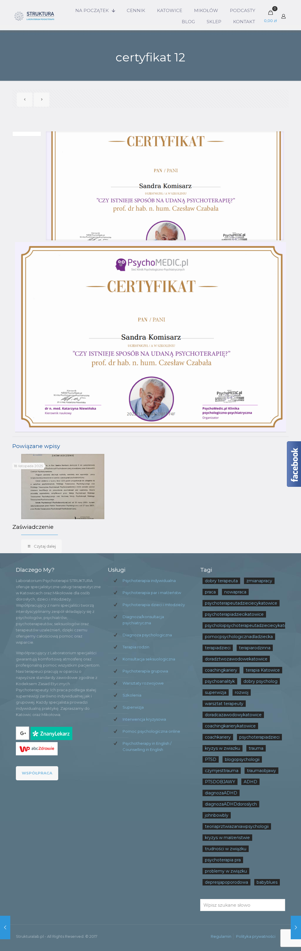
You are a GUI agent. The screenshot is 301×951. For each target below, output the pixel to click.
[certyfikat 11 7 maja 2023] (296, 927)
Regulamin (221, 936)
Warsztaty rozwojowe (143, 683)
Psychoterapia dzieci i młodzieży (154, 604)
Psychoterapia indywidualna (149, 580)
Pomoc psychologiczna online (151, 731)
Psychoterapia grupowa (145, 671)
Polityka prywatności (255, 936)
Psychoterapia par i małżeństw (152, 592)
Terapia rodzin (136, 647)
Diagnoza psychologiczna (147, 635)
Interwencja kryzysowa (144, 719)
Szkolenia (132, 695)
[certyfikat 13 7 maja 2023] (5, 927)
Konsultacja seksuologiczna (149, 659)
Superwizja (133, 707)
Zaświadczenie (32, 527)
